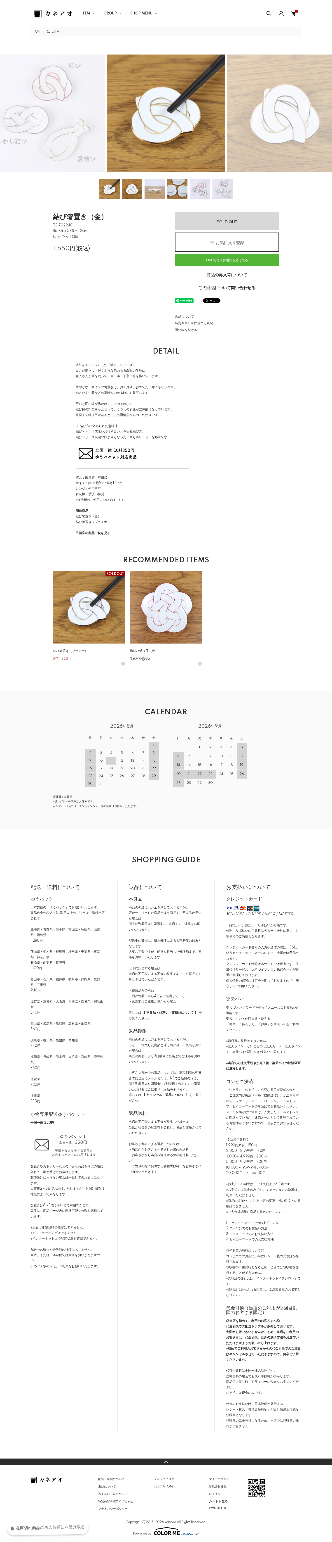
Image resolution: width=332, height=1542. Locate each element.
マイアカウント (219, 1479)
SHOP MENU (141, 13)
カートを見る (218, 1501)
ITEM (85, 13)
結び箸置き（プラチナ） (93, 522)
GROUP (110, 13)
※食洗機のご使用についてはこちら (100, 500)
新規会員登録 (218, 1486)
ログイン (215, 1494)
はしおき (53, 31)
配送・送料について (111, 1479)
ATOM (168, 1486)
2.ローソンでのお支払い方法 (246, 1228)
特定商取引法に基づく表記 (194, 323)
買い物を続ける (186, 330)
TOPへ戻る (166, 1462)
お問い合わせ (218, 1508)
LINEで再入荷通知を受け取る (227, 260)
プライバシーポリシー (113, 1508)
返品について (184, 316)
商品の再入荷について (227, 275)
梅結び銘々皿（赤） (144, 651)
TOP (36, 31)
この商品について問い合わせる (227, 288)
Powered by (142, 1533)
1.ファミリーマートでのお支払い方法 (252, 1223)
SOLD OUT (227, 221)
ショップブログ (164, 1479)
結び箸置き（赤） (88, 516)
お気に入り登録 (230, 242)
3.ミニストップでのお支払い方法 (250, 1234)
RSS (157, 1486)
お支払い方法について (113, 1494)
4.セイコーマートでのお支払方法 (250, 1239)
